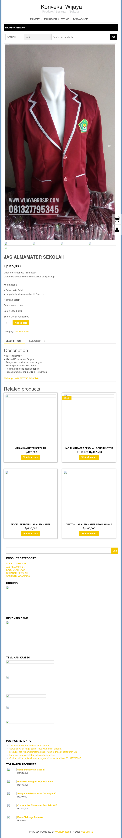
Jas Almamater (21, 331)
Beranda (35, 18)
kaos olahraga (15, 569)
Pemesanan (50, 18)
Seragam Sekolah (17, 573)
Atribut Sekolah (16, 563)
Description (13, 340)
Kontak (65, 18)
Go (113, 37)
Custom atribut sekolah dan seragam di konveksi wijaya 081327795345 (45, 758)
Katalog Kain (81, 18)
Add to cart (21, 322)
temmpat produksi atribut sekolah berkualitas (31, 754)
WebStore (87, 831)
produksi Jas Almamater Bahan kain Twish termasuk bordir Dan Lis (43, 751)
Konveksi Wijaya (61, 6)
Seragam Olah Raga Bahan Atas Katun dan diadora (35, 748)
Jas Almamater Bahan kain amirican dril (29, 745)
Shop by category (15, 27)
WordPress (62, 831)
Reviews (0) (34, 340)
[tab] (14, 341)
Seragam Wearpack (18, 576)
